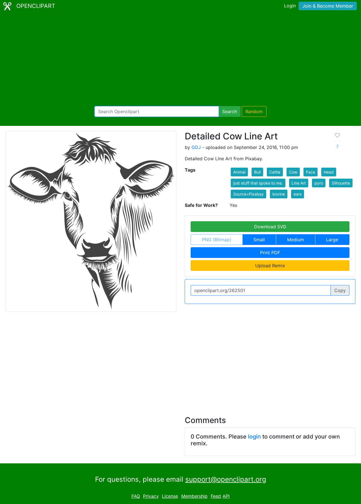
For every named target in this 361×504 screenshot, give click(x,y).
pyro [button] (318, 183)
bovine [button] (278, 194)
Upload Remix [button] (270, 265)
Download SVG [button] (270, 226)
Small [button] (259, 239)
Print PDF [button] (270, 252)
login (254, 436)
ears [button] (297, 194)
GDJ (196, 147)
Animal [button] (239, 172)
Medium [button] (295, 239)
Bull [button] (257, 172)
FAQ (135, 496)
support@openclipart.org (225, 479)
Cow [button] (293, 172)
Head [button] (329, 172)
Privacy (151, 496)
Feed (216, 496)
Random (254, 111)
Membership (194, 496)
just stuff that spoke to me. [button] (258, 183)
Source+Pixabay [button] (248, 194)
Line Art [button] (299, 183)
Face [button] (310, 172)
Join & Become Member (327, 6)
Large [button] (332, 239)
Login (290, 5)
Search (229, 111)
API (226, 496)
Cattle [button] (274, 172)
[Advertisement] (180, 59)
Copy (340, 290)
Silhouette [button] (341, 183)
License (170, 496)
